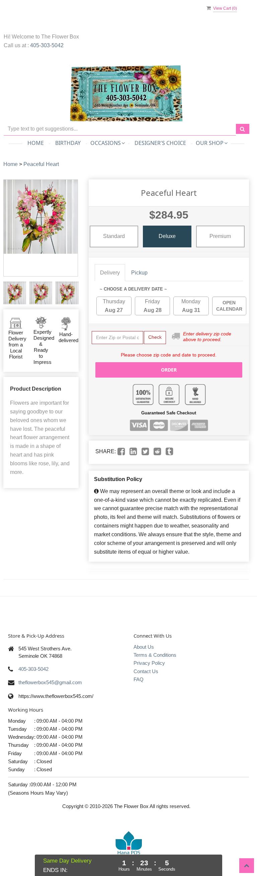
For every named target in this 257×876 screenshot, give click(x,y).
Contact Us (146, 671)
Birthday (68, 143)
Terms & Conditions (155, 655)
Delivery (110, 272)
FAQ (139, 679)
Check (155, 337)
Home (35, 143)
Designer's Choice (160, 143)
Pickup (139, 272)
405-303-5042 (47, 45)
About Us (144, 647)
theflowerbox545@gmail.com (50, 682)
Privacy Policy (149, 663)
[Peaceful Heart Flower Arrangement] (14, 293)
